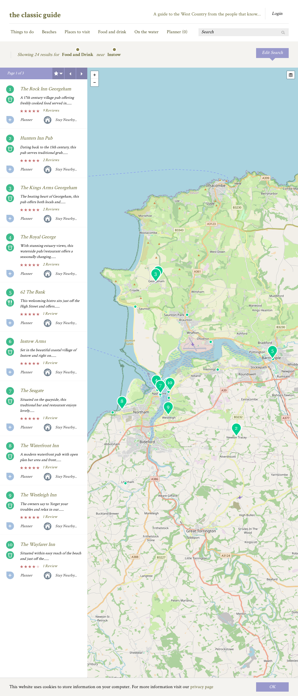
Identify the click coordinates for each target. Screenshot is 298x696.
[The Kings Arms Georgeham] (155, 275)
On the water (146, 32)
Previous (70, 73)
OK (272, 687)
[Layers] (291, 75)
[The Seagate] (160, 386)
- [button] (94, 82)
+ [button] (94, 75)
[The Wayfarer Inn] (169, 384)
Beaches (49, 32)
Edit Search (272, 53)
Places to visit (77, 32)
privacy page (201, 687)
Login (277, 13)
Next (82, 73)
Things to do (22, 32)
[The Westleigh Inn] (168, 408)
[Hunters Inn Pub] (236, 429)
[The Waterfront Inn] (121, 403)
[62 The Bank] (272, 352)
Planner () (177, 32)
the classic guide (35, 15)
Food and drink (112, 32)
